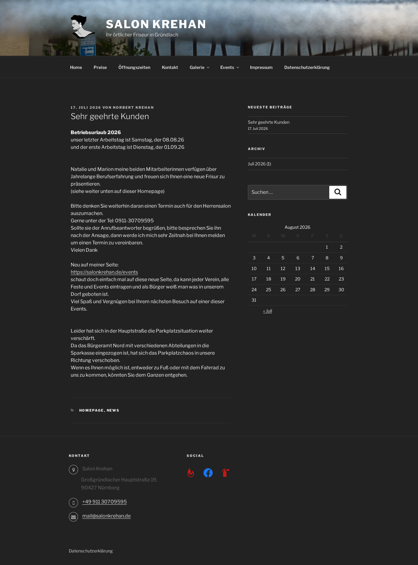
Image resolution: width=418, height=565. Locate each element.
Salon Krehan (156, 24)
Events (227, 67)
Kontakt (170, 67)
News (113, 410)
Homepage (91, 410)
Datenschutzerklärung (307, 67)
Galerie (197, 67)
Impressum (261, 67)
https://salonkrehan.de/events (104, 272)
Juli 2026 (257, 163)
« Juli (267, 310)
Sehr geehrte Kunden (268, 122)
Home (76, 67)
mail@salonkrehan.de (106, 516)
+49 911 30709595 (104, 502)
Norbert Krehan (133, 107)
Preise (100, 67)
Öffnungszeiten (134, 67)
